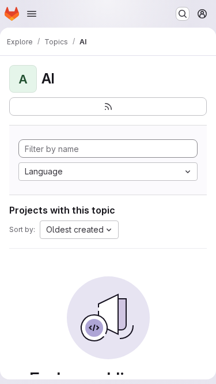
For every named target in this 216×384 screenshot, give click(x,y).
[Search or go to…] (183, 14)
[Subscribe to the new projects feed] (108, 106)
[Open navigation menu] (31, 14)
